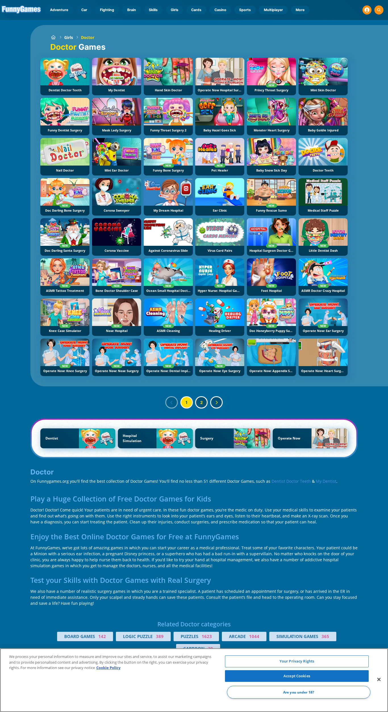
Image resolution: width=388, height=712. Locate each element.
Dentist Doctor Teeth (291, 481)
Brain (131, 10)
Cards (196, 10)
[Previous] (171, 402)
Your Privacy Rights (296, 661)
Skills (153, 10)
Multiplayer (273, 10)
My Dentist (326, 481)
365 (325, 636)
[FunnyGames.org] (53, 37)
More (300, 10)
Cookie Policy (108, 667)
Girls (174, 10)
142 (102, 636)
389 (160, 636)
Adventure (59, 10)
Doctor (87, 37)
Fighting (107, 10)
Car (84, 10)
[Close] (379, 679)
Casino (220, 10)
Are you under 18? (298, 692)
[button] (367, 10)
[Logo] (21, 10)
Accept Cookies (296, 675)
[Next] (216, 402)
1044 (254, 636)
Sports (245, 10)
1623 (207, 636)
